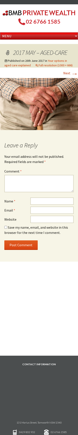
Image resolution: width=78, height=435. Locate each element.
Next (70, 73)
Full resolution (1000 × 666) (56, 65)
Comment (13, 171)
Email (9, 210)
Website (10, 219)
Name (9, 201)
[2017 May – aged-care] (39, 103)
